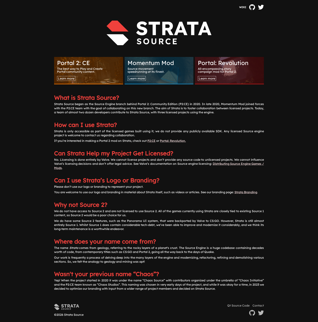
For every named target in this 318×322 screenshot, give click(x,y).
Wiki (242, 7)
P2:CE (151, 141)
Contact (258, 305)
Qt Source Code (238, 305)
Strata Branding (245, 192)
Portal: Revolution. (173, 141)
